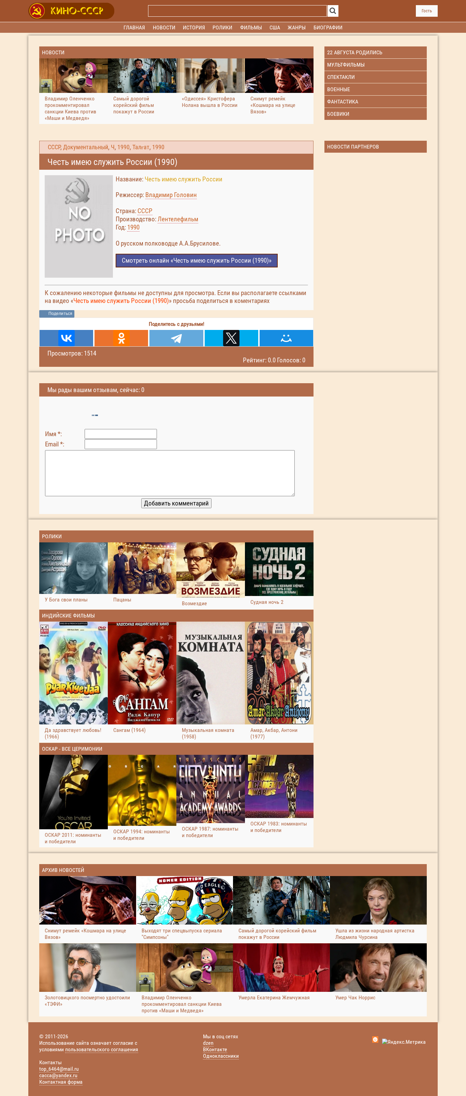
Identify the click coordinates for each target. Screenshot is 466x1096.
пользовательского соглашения (101, 1049)
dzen (208, 1043)
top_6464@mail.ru (59, 1069)
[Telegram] (176, 338)
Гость (427, 10)
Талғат (140, 147)
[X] (231, 338)
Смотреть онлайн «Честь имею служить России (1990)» (197, 260)
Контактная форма (61, 1082)
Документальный (85, 147)
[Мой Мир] (286, 338)
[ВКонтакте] (66, 338)
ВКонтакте (215, 1049)
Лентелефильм (178, 219)
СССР (54, 147)
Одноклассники (221, 1056)
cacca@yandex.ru (58, 1075)
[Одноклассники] (121, 338)
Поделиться (60, 313)
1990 (123, 147)
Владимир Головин (171, 195)
